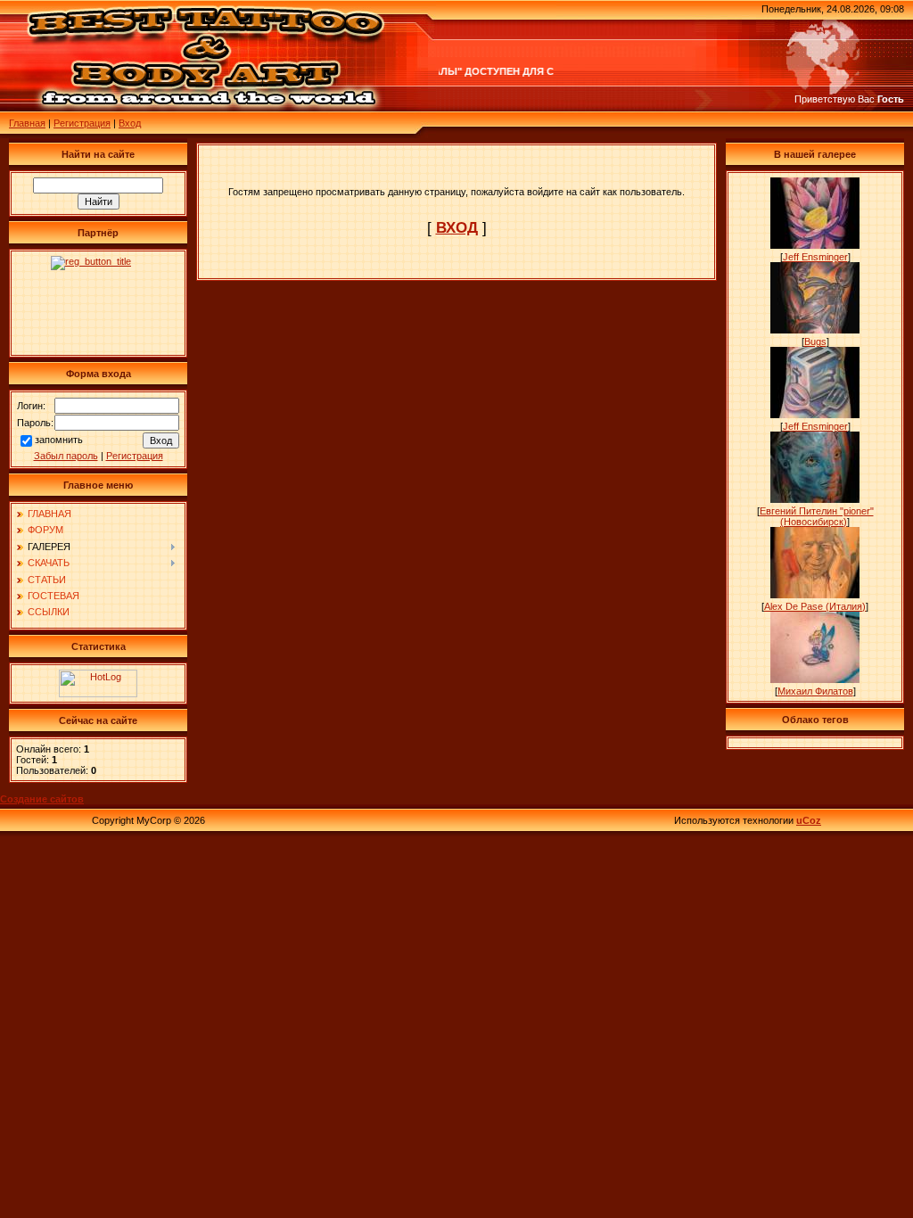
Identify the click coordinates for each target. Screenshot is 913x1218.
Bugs (815, 341)
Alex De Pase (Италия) (815, 606)
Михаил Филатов (815, 691)
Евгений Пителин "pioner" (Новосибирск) (817, 516)
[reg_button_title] (98, 303)
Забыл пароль (66, 455)
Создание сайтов (42, 799)
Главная (27, 123)
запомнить (59, 439)
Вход (130, 123)
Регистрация (82, 123)
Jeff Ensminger (815, 256)
